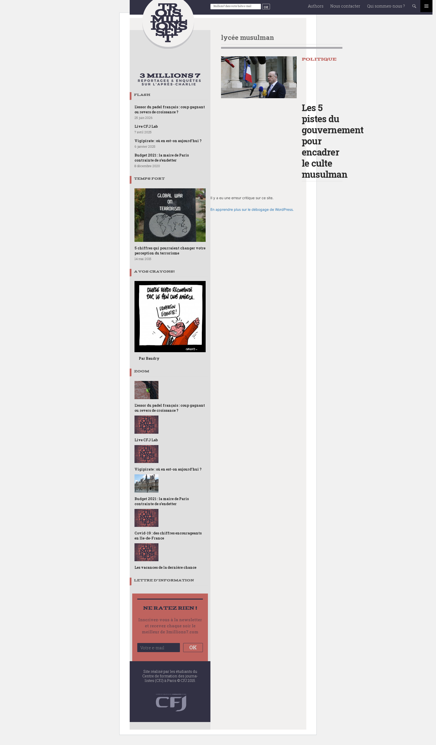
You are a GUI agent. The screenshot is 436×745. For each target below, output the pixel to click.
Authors (315, 6)
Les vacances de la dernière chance (165, 567)
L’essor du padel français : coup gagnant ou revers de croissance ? (169, 109)
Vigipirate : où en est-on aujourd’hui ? (168, 140)
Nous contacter (345, 6)
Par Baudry (149, 358)
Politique (319, 59)
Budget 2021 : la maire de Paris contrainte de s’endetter (161, 158)
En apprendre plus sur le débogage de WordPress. (252, 209)
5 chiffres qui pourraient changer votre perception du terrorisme (169, 250)
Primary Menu (426, 6)
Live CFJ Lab (146, 126)
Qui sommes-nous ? (386, 6)
